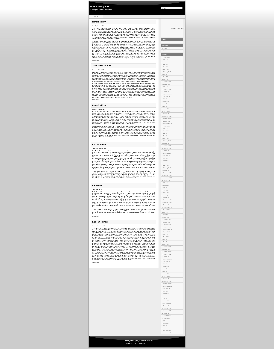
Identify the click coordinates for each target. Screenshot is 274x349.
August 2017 (166, 155)
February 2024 (167, 81)
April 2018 (165, 136)
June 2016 (166, 185)
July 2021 (165, 86)
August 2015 (166, 209)
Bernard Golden (134, 116)
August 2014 (166, 232)
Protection (97, 185)
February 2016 (167, 195)
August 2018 (166, 126)
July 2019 (165, 99)
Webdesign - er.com (139, 342)
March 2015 (166, 217)
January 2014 (166, 249)
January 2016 (166, 197)
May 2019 (165, 104)
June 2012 (166, 293)
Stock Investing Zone (99, 7)
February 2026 (167, 71)
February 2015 (167, 219)
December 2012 (167, 281)
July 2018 (165, 128)
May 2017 (165, 163)
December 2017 (167, 145)
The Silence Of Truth (101, 66)
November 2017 (167, 148)
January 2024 (166, 84)
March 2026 (166, 69)
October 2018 (166, 121)
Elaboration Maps (100, 222)
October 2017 (166, 150)
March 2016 (166, 192)
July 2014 (165, 234)
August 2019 (166, 96)
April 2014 (165, 241)
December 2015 (167, 200)
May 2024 (165, 74)
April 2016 (165, 190)
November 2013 (167, 254)
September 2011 (167, 315)
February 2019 (167, 111)
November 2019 (167, 89)
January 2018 (166, 143)
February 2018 (167, 140)
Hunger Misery (99, 22)
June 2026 (166, 62)
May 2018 (165, 133)
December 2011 (167, 308)
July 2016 (165, 182)
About (96, 17)
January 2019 (166, 113)
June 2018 (166, 131)
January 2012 (166, 305)
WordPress (150, 340)
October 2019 (166, 91)
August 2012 (166, 288)
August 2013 (166, 261)
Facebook (95, 34)
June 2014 (166, 237)
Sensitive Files (99, 105)
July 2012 (165, 291)
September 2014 (167, 229)
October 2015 (166, 205)
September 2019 (167, 94)
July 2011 (165, 320)
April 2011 (165, 328)
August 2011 (166, 318)
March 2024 (166, 79)
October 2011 (166, 313)
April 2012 (165, 298)
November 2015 (167, 202)
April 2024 (165, 76)
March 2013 (166, 273)
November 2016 (167, 175)
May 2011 (165, 325)
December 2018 (167, 116)
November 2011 (167, 310)
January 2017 (166, 170)
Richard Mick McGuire (145, 85)
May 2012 (165, 296)
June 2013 (166, 266)
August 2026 (166, 57)
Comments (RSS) (142, 343)
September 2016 (167, 177)
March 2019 (166, 108)
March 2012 (166, 301)
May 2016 (165, 187)
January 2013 (166, 278)
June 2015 (166, 214)
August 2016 (166, 180)
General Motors (99, 144)
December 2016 (167, 172)
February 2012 (167, 303)
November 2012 (167, 283)
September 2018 (167, 123)
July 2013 (165, 264)
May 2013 (165, 269)
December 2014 (167, 224)
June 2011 (165, 323)
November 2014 (167, 227)
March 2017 (166, 165)
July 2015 (165, 212)
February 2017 (167, 168)
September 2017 (167, 153)
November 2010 (167, 333)
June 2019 (166, 101)
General (165, 48)
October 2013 (166, 256)
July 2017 (165, 158)
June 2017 (166, 160)
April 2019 (165, 106)
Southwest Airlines (119, 81)
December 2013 (167, 251)
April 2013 (165, 271)
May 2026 (165, 64)
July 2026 (165, 59)
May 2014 (165, 239)
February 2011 (167, 330)
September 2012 (167, 286)
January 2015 (166, 222)
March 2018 (166, 138)
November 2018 (167, 118)
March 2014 (166, 244)
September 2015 (167, 207)
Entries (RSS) (130, 343)
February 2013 (167, 276)
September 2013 (167, 259)
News (164, 50)
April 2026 (165, 67)
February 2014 (167, 246)
